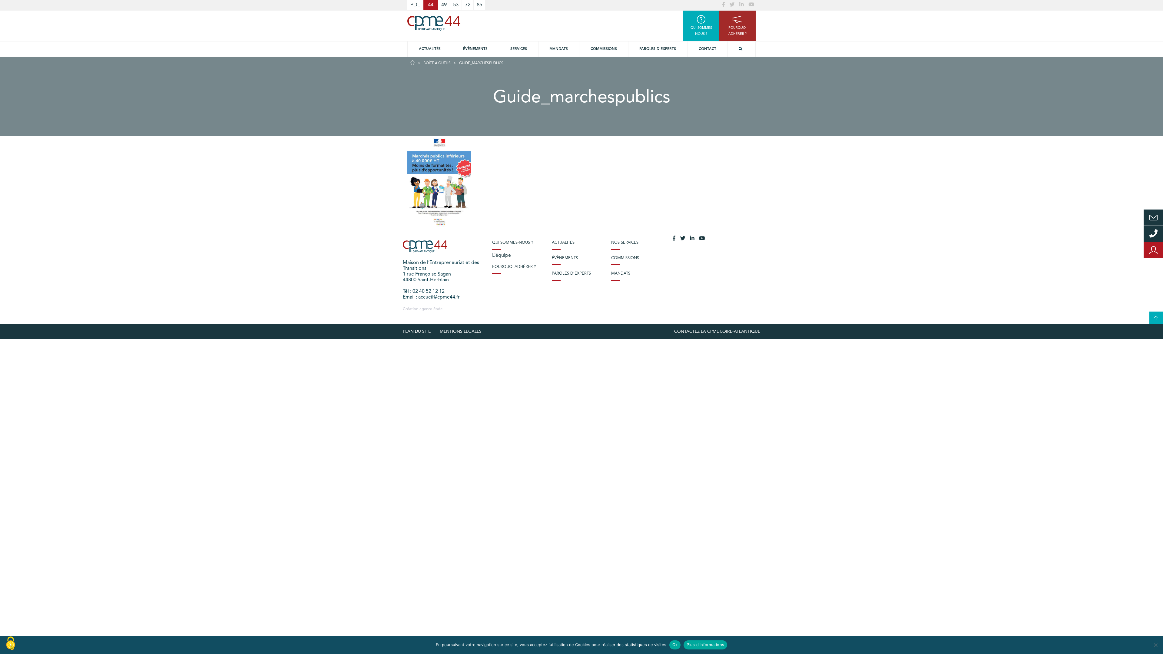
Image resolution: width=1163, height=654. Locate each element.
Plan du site (417, 331)
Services (518, 49)
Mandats (558, 49)
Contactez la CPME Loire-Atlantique (717, 331)
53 (456, 5)
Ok (675, 644)
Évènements (475, 49)
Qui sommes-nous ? (512, 243)
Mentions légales (461, 331)
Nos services (624, 243)
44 (430, 5)
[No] (1155, 645)
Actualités (430, 49)
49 (444, 5)
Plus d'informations (705, 644)
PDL (415, 5)
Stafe (437, 309)
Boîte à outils (437, 63)
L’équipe (501, 255)
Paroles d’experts (657, 49)
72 (467, 5)
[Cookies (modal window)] (10, 643)
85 (479, 5)
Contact (707, 49)
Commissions (604, 49)
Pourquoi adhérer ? (514, 267)
